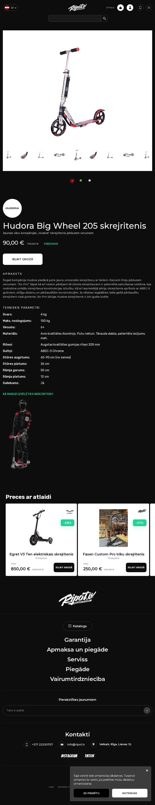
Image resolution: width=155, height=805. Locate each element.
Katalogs (80, 626)
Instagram (69, 756)
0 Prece (110, 7)
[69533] (89, 179)
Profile (130, 7)
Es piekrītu (91, 793)
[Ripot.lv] (77, 7)
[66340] (81, 179)
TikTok (89, 756)
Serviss (77, 659)
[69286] (72, 180)
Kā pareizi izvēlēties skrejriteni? (28, 394)
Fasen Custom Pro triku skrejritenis (113, 554)
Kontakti (77, 734)
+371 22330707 (42, 744)
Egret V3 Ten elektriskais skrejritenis (41, 554)
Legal (51, 787)
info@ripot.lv (76, 744)
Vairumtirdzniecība (77, 678)
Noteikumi (129, 793)
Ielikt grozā (22, 259)
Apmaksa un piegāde (77, 649)
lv (12, 7)
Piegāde (78, 669)
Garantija (77, 639)
